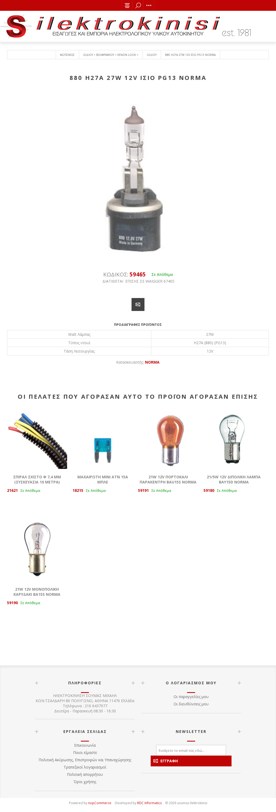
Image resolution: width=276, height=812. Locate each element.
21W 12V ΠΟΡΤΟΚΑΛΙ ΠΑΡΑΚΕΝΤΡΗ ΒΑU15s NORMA (168, 479)
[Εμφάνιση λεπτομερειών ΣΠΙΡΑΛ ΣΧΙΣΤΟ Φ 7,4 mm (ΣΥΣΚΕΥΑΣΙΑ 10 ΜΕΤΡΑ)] (37, 438)
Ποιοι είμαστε (85, 752)
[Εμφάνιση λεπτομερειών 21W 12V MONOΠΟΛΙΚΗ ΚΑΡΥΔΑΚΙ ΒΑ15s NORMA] (37, 551)
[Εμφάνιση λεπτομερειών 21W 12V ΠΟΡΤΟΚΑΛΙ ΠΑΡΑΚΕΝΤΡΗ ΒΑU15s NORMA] (168, 438)
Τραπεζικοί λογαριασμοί (85, 767)
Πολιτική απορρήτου (85, 774)
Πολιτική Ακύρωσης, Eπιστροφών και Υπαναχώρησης (85, 759)
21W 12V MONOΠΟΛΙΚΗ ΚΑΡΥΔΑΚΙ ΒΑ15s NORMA (36, 592)
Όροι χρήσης (85, 781)
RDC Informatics (149, 803)
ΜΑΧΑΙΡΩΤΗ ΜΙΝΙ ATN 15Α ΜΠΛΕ (102, 479)
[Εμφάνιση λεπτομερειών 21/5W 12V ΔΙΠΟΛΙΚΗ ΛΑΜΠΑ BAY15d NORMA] (233, 438)
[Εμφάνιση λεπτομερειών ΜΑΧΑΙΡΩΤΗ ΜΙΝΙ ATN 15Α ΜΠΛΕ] (103, 438)
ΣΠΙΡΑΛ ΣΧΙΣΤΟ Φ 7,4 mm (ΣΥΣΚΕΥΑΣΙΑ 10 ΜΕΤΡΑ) (37, 479)
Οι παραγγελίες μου (191, 696)
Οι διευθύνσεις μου (191, 703)
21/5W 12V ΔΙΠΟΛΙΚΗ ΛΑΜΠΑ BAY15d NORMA (234, 479)
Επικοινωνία (85, 745)
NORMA (152, 362)
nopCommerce (99, 803)
